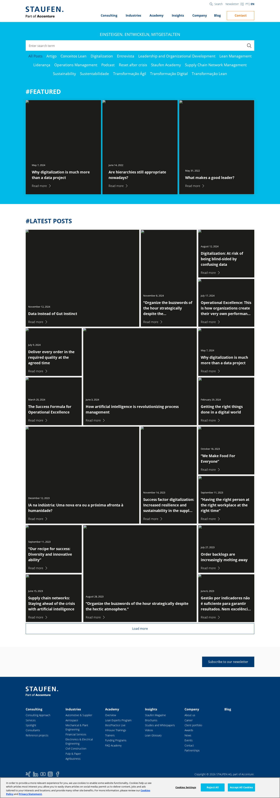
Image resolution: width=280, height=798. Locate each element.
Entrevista (125, 56)
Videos (149, 730)
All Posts (35, 56)
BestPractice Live (115, 725)
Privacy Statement (30, 794)
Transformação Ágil (129, 73)
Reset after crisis (133, 64)
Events (189, 740)
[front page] (44, 12)
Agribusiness (73, 758)
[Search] (249, 45)
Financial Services (76, 734)
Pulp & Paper (73, 753)
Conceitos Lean (73, 56)
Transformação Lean (209, 73)
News (188, 735)
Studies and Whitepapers (160, 725)
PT (247, 4)
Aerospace (72, 720)
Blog (217, 15)
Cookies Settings (185, 787)
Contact (241, 15)
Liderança (41, 64)
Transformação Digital (169, 73)
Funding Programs (115, 740)
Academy (156, 15)
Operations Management (75, 64)
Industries (133, 15)
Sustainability (64, 73)
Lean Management (235, 56)
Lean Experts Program (118, 720)
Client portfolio (193, 725)
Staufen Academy (166, 64)
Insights (178, 15)
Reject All (213, 787)
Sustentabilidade (94, 73)
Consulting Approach (38, 715)
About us (190, 715)
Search (218, 4)
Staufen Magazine (155, 715)
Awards (189, 730)
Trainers (110, 735)
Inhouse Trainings (115, 730)
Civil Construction (76, 748)
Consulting (109, 15)
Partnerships (192, 750)
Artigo (51, 56)
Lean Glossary (153, 735)
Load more (140, 628)
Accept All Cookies (241, 787)
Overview (110, 715)
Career (189, 720)
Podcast (108, 64)
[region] (140, 787)
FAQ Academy (113, 745)
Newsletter (232, 4)
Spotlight (31, 725)
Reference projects (37, 735)
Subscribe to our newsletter (228, 662)
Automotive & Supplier (79, 715)
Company (199, 15)
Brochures (151, 720)
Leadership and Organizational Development (176, 56)
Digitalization (102, 56)
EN (252, 4)
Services (31, 720)
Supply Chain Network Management (216, 64)
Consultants (33, 730)
